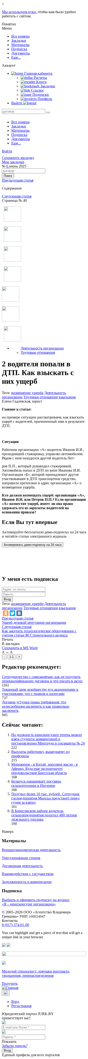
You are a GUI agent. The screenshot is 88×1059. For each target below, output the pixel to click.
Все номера (20, 36)
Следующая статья (16, 196)
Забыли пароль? (14, 1046)
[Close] (5, 993)
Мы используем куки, (20, 12)
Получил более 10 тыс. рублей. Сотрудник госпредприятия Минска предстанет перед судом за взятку (45, 798)
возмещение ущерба (27, 393)
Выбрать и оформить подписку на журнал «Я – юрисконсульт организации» (35, 902)
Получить (10, 983)
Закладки (18, 41)
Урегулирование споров (21, 858)
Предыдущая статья (17, 180)
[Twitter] (12, 613)
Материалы (20, 45)
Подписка (19, 49)
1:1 (11, 657)
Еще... (16, 57)
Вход (7, 599)
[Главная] (10, 988)
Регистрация (21, 1006)
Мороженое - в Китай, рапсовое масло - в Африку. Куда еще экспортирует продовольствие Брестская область (44, 768)
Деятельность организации (42, 348)
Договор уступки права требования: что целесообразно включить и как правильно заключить (35, 706)
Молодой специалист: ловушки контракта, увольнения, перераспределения (36, 973)
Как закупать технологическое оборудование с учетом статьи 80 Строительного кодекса (39, 633)
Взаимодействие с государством (28, 874)
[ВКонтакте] (19, 613)
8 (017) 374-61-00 (15, 925)
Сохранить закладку (18, 158)
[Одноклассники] (5, 613)
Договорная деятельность (22, 866)
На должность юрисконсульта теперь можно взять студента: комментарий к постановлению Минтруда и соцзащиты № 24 (48, 739)
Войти (7, 151)
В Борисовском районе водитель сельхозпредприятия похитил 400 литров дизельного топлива (44, 815)
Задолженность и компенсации (27, 882)
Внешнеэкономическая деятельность (31, 850)
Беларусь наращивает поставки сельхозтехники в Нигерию (36, 783)
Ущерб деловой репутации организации (34, 623)
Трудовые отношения (38, 352)
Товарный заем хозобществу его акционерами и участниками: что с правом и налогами (40, 691)
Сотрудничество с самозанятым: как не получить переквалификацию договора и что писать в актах (42, 679)
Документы (20, 53)
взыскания (67, 397)
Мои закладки (13, 162)
